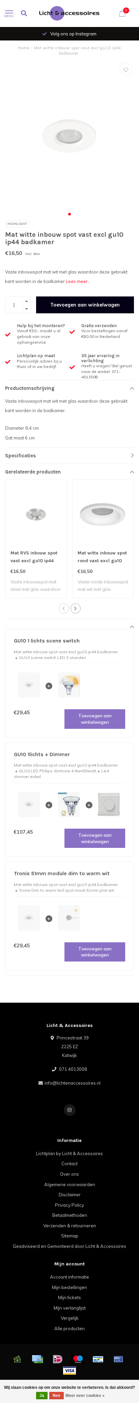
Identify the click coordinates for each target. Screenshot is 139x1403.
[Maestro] (78, 1359)
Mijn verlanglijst (70, 1308)
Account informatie (69, 1277)
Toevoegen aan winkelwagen (85, 305)
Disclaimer (70, 1194)
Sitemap (69, 1235)
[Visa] (69, 1371)
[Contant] (17, 1359)
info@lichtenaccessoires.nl (73, 1083)
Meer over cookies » (85, 1395)
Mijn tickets (69, 1297)
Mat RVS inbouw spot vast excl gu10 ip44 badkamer (33, 560)
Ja (41, 1395)
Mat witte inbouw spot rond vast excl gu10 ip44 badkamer (102, 560)
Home (23, 48)
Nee (56, 1395)
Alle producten (69, 1328)
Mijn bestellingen (69, 1287)
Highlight (17, 224)
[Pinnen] (118, 1359)
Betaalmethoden (69, 1215)
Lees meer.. (78, 281)
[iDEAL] (57, 1359)
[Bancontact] (98, 1359)
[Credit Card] (37, 1359)
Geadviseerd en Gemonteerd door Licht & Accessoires (69, 1246)
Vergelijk (70, 1318)
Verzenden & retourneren (69, 1225)
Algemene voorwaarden (69, 1184)
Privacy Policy (69, 1205)
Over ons (69, 1174)
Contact (69, 1163)
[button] (69, 214)
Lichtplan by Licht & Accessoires (69, 1153)
